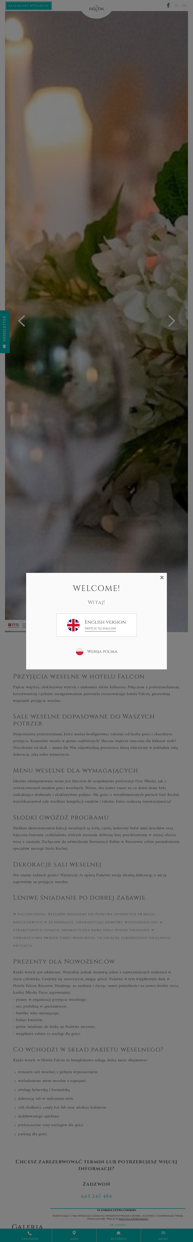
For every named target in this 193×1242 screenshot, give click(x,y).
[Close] (162, 577)
